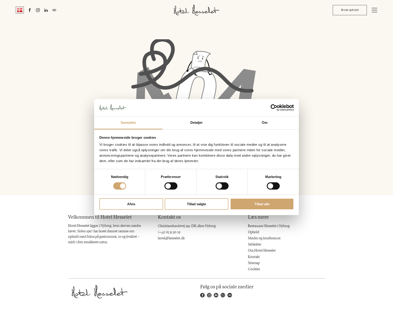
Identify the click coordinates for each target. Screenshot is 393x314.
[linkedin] (46, 10)
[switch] (170, 186)
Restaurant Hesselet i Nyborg (269, 226)
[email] (223, 296)
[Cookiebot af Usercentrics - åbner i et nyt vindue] (274, 107)
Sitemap (254, 263)
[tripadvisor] (54, 10)
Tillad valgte (196, 204)
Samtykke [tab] (128, 122)
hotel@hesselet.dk (171, 238)
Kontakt (254, 257)
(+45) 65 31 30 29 (169, 232)
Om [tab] (264, 122)
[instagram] (38, 10)
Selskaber (254, 244)
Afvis (131, 204)
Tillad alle (262, 204)
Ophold (253, 232)
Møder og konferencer (264, 238)
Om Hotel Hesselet (262, 250)
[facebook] (30, 10)
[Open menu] (374, 10)
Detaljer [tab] (196, 122)
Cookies (254, 269)
